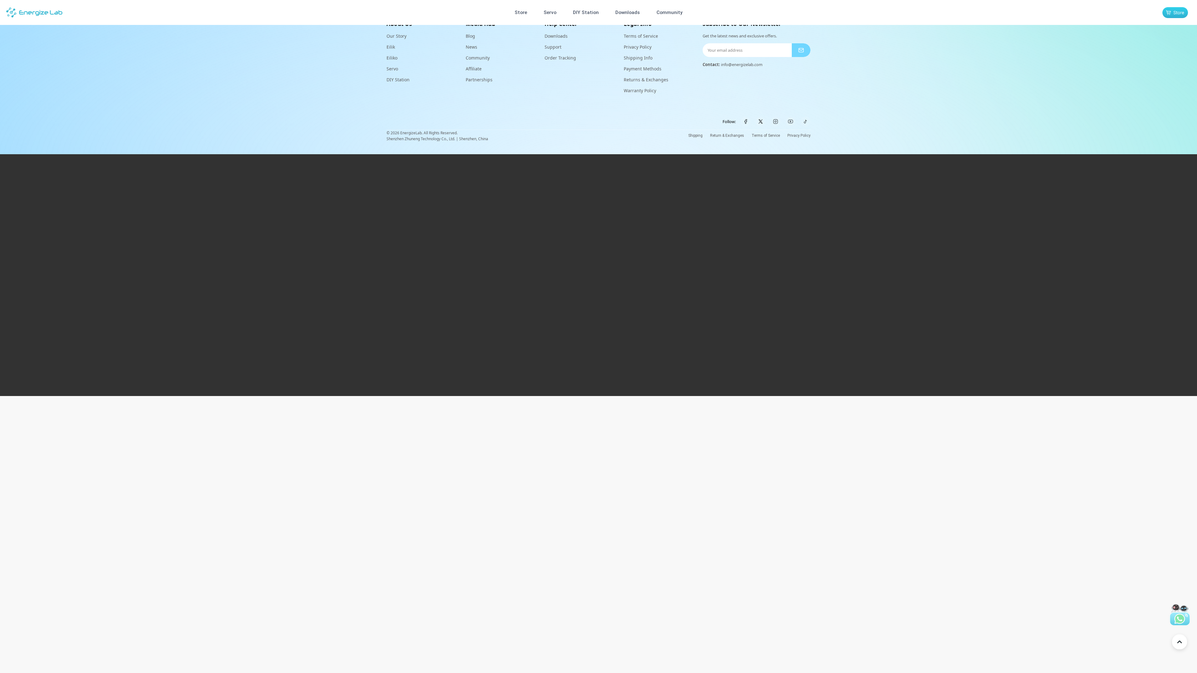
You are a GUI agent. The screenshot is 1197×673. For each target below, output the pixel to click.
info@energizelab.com (741, 64)
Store (521, 12)
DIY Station (586, 12)
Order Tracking (560, 58)
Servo (550, 12)
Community (669, 12)
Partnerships (479, 80)
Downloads (627, 12)
